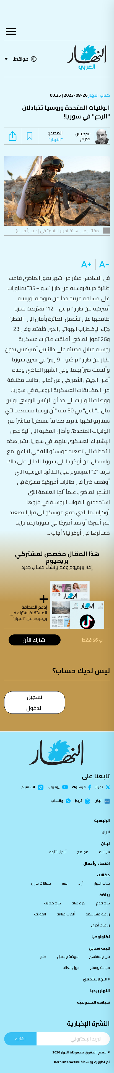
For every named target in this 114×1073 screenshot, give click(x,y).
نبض (98, 801)
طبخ (43, 956)
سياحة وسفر (100, 967)
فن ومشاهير (99, 956)
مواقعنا (20, 58)
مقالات (103, 875)
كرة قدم (103, 903)
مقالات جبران (41, 883)
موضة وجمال (68, 956)
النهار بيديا (100, 990)
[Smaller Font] (102, 264)
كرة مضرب (52, 903)
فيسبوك (79, 787)
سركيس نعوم (82, 136)
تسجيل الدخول (34, 702)
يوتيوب (53, 787)
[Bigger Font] (86, 264)
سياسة (104, 851)
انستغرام (28, 787)
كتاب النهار (98, 95)
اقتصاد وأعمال (96, 863)
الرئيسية (102, 820)
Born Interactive (67, 1062)
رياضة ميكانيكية (98, 914)
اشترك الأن (34, 640)
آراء (80, 883)
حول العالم (71, 967)
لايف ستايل (99, 948)
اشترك (20, 1038)
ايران (106, 832)
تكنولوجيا (101, 936)
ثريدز (78, 801)
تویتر (99, 787)
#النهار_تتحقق (96, 979)
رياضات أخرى (100, 925)
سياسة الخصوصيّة (93, 1002)
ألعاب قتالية (66, 914)
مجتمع (82, 851)
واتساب (57, 800)
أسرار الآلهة (57, 851)
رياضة (104, 894)
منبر (65, 883)
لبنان (105, 843)
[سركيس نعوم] (103, 136)
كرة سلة (78, 903)
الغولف (40, 914)
